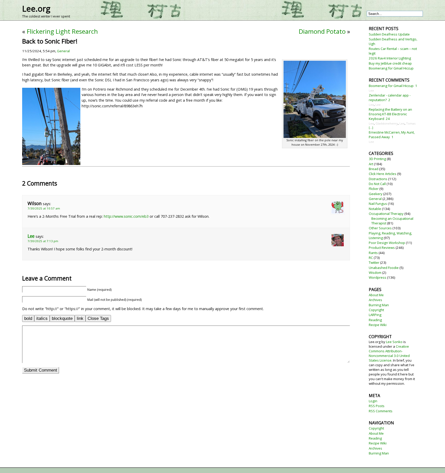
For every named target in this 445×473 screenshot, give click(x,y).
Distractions (378, 179)
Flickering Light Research (62, 31)
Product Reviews (382, 247)
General (63, 51)
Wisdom (375, 272)
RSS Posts (376, 406)
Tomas (410, 123)
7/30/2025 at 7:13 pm (43, 241)
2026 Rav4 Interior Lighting (390, 58)
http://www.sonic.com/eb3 (126, 216)
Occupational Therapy (386, 213)
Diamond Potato (322, 31)
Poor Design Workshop (387, 242)
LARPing (375, 314)
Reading (375, 320)
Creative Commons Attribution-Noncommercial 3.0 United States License (389, 353)
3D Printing (377, 158)
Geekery (375, 193)
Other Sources (380, 228)
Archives (375, 299)
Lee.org (36, 8)
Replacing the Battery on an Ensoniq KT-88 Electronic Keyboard (390, 114)
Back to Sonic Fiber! (50, 41)
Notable (375, 208)
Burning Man (379, 305)
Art (371, 164)
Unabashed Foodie (384, 267)
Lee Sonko (394, 341)
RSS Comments (380, 411)
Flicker (374, 188)
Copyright (376, 310)
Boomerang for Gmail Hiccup (391, 68)
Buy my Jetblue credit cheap (390, 63)
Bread (373, 169)
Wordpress (377, 277)
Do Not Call (377, 183)
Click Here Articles (382, 173)
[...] (371, 127)
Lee (31, 236)
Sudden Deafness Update (389, 34)
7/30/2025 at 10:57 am (44, 208)
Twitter (374, 262)
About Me (376, 295)
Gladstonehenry (386, 123)
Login (373, 401)
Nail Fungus (378, 203)
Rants (373, 252)
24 (388, 118)
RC (371, 257)
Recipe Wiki (378, 324)
